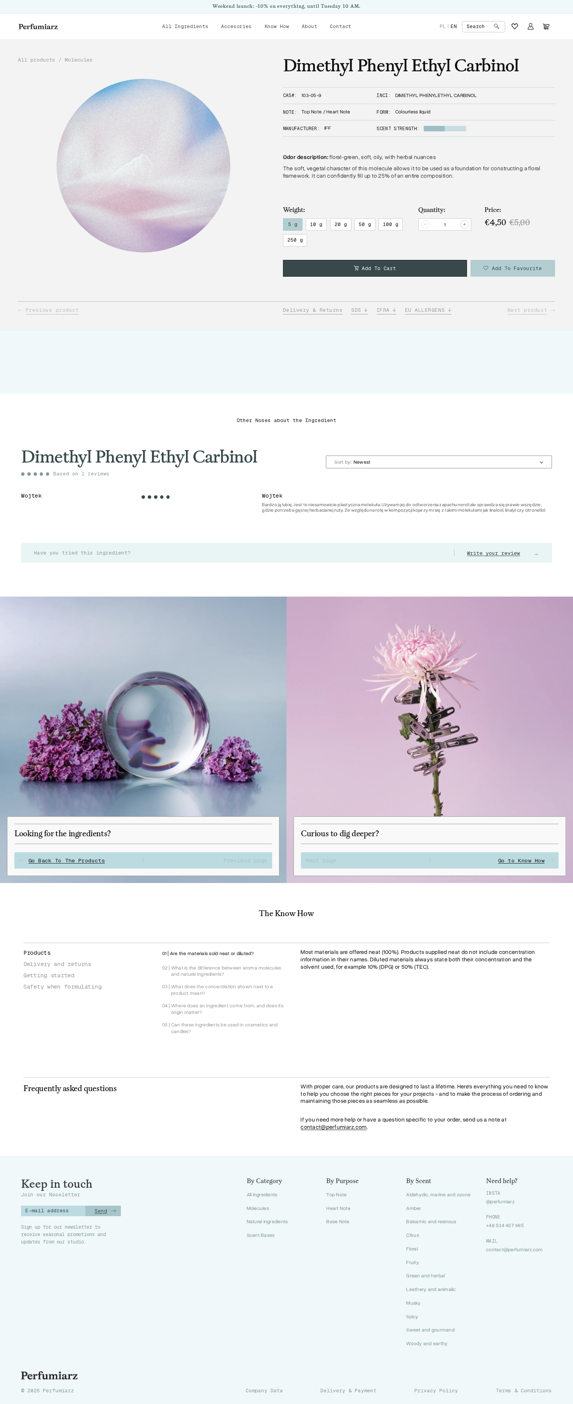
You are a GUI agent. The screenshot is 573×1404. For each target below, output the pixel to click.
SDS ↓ (359, 310)
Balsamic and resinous (431, 1221)
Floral (412, 1248)
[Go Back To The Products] (143, 740)
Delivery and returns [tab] (57, 964)
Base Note (337, 1221)
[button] (483, 26)
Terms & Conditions (524, 1391)
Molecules (79, 60)
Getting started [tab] (48, 975)
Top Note (336, 1194)
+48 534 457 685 (505, 1225)
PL (443, 26)
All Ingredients (262, 1194)
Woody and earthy (426, 1343)
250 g (295, 240)
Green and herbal (425, 1275)
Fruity (412, 1262)
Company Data (264, 1391)
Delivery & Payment (348, 1391)
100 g (390, 224)
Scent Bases (261, 1235)
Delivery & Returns (313, 310)
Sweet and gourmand (430, 1329)
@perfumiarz (500, 1202)
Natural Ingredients (267, 1221)
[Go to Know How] (429, 740)
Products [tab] (37, 952)
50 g (365, 224)
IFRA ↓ (386, 310)
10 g (316, 224)
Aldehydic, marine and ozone (438, 1194)
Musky (413, 1303)
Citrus (412, 1235)
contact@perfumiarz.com (333, 1127)
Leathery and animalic (431, 1289)
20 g (340, 224)
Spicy (412, 1316)
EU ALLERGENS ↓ (428, 310)
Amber (413, 1208)
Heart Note (338, 1208)
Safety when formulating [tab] (62, 986)
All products (36, 60)
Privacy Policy (436, 1391)
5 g (292, 224)
